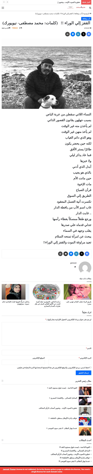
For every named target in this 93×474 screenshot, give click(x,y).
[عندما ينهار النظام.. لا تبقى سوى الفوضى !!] (85, 431)
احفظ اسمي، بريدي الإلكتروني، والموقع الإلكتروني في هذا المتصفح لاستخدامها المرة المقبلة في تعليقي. (53, 367)
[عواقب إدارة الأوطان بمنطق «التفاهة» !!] (85, 421)
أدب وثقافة (78, 13)
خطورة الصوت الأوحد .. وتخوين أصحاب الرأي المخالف (61, 2)
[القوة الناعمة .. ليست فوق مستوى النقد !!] (85, 391)
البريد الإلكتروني (85, 358)
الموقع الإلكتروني (39, 358)
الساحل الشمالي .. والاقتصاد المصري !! (63, 398)
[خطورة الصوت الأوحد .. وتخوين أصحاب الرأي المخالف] (85, 411)
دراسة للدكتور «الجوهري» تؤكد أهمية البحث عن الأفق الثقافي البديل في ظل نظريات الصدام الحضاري (47, 304)
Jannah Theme (9, 469)
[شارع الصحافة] (75, 7)
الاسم (88, 348)
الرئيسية (86, 13)
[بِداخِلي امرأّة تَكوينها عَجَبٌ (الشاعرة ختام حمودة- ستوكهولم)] (15, 292)
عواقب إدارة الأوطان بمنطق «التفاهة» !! (62, 418)
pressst (87, 28)
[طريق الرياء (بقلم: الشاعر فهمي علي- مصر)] (77, 292)
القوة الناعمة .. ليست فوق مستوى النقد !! (62, 388)
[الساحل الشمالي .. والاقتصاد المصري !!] (85, 401)
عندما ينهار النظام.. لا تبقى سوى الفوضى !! (61, 428)
